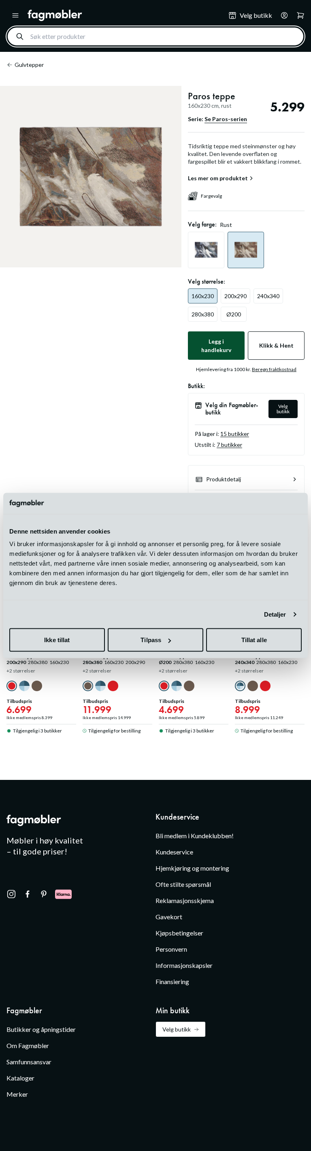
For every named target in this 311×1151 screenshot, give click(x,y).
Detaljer (275, 614)
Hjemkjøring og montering (192, 868)
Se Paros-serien (225, 118)
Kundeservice (174, 852)
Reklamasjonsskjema (185, 900)
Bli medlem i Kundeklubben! (195, 835)
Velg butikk (283, 408)
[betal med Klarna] (63, 894)
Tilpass (151, 639)
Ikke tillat (57, 639)
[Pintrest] (44, 894)
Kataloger (20, 1078)
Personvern (171, 949)
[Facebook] (27, 894)
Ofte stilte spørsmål (183, 884)
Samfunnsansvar (28, 1062)
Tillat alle (254, 639)
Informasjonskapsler (184, 965)
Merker (17, 1094)
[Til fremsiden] (122, 15)
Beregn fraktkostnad (274, 369)
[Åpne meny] (15, 15)
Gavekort (169, 916)
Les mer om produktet (218, 178)
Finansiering (172, 981)
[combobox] (155, 36)
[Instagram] (11, 894)
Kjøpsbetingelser (179, 933)
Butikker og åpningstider (41, 1029)
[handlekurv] (281, 15)
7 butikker (229, 444)
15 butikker (234, 433)
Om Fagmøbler (27, 1045)
